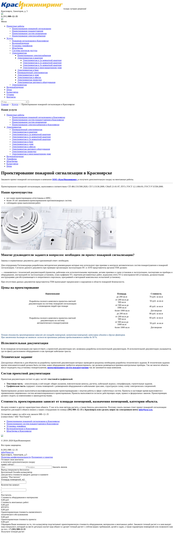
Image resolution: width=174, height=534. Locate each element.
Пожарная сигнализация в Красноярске (30, 41)
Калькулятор (12, 92)
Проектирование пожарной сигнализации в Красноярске (38, 117)
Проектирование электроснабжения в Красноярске (35, 124)
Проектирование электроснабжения (28, 36)
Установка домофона (16, 426)
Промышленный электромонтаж (32, 72)
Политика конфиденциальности (16, 457)
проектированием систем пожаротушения (68, 367)
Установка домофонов (22, 46)
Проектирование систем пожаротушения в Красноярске (38, 120)
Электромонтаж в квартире (30, 58)
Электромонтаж (19, 53)
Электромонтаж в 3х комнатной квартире (42, 65)
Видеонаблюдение (20, 43)
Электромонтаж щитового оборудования (36, 82)
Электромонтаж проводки (29, 80)
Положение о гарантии (42, 457)
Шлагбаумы (17, 48)
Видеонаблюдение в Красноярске (22, 428)
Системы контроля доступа (24, 50)
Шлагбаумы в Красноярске (19, 431)
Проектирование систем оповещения (29, 33)
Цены (9, 89)
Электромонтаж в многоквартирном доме (42, 67)
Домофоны (12, 159)
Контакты (11, 97)
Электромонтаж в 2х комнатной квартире (42, 63)
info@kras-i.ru (145, 409)
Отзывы (10, 94)
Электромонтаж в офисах (29, 77)
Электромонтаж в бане (28, 70)
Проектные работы (15, 26)
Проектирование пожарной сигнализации (31, 28)
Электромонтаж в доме (28, 75)
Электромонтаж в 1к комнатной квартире (42, 60)
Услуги (10, 38)
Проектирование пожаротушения (27, 31)
